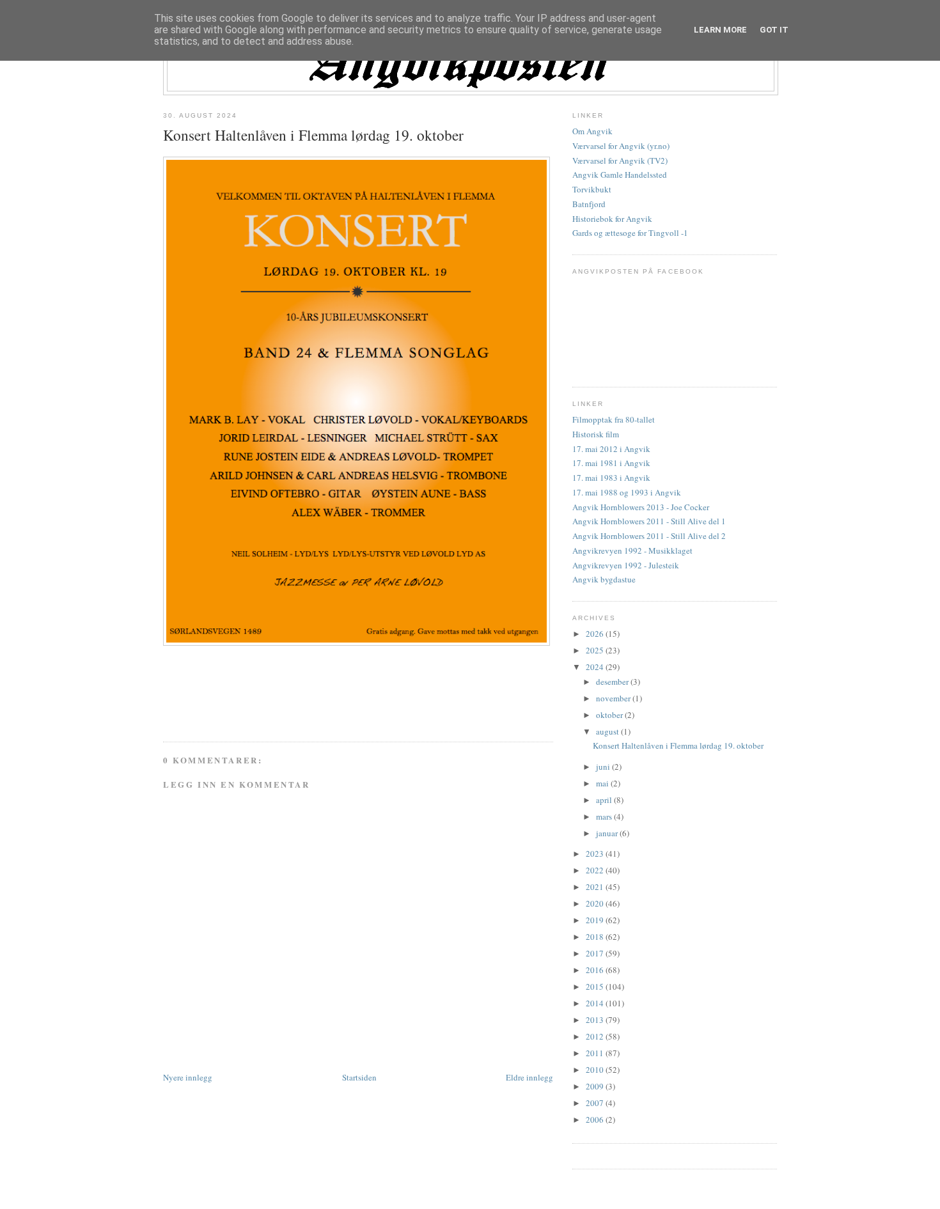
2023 (596, 853)
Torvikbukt (591, 189)
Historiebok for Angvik (612, 218)
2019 (596, 920)
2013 (596, 1020)
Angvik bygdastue (604, 579)
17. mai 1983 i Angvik (611, 477)
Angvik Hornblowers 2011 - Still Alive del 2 (649, 536)
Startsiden (359, 1077)
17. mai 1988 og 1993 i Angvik (626, 492)
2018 (596, 936)
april (605, 800)
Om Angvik (592, 131)
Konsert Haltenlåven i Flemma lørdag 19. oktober (313, 135)
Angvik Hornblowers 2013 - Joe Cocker (640, 507)
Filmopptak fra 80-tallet (613, 419)
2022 (596, 870)
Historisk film (595, 434)
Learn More (720, 30)
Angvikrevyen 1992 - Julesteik (625, 565)
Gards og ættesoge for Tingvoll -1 (630, 232)
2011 (596, 1053)
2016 (596, 970)
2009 (596, 1086)
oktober (610, 715)
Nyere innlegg (187, 1077)
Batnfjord (589, 204)
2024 (596, 667)
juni (604, 766)
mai (603, 783)
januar (608, 833)
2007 (596, 1103)
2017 (596, 953)
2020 (596, 903)
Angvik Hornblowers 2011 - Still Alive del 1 (649, 521)
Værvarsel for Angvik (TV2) (620, 160)
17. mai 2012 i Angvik (611, 449)
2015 (596, 986)
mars (605, 816)
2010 (596, 1069)
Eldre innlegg (529, 1077)
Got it (774, 30)
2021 (596, 887)
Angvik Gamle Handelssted (619, 174)
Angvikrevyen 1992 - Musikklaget (632, 550)
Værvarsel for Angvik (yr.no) (621, 146)
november (614, 698)
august (608, 731)
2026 (596, 633)
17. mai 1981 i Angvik (611, 463)
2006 (596, 1119)
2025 (596, 650)
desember (613, 681)
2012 (596, 1036)
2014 (596, 1003)
